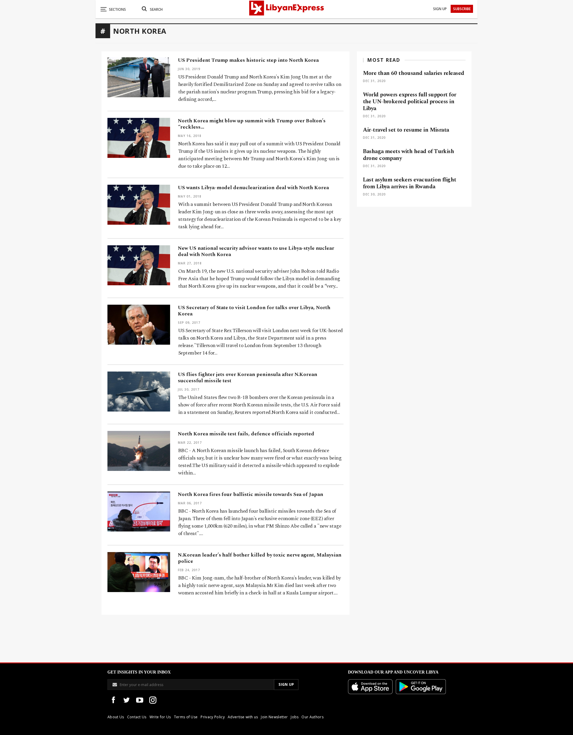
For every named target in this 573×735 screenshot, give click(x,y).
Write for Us (160, 716)
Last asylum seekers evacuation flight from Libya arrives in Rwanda (409, 183)
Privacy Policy (212, 716)
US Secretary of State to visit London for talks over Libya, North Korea (254, 311)
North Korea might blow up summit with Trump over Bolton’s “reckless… (252, 124)
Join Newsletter (274, 716)
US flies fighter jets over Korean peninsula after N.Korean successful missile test (247, 378)
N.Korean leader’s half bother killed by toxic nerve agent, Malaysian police (259, 558)
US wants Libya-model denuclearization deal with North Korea (253, 188)
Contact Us (137, 716)
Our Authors (312, 716)
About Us (115, 716)
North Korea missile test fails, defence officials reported (246, 434)
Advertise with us (243, 716)
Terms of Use (186, 716)
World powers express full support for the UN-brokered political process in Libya (409, 101)
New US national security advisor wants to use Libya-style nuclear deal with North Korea (256, 251)
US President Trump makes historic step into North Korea (248, 60)
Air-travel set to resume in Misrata (406, 130)
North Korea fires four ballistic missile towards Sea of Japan (250, 494)
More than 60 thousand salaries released (413, 73)
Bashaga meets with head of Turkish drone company (408, 155)
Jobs (294, 716)
